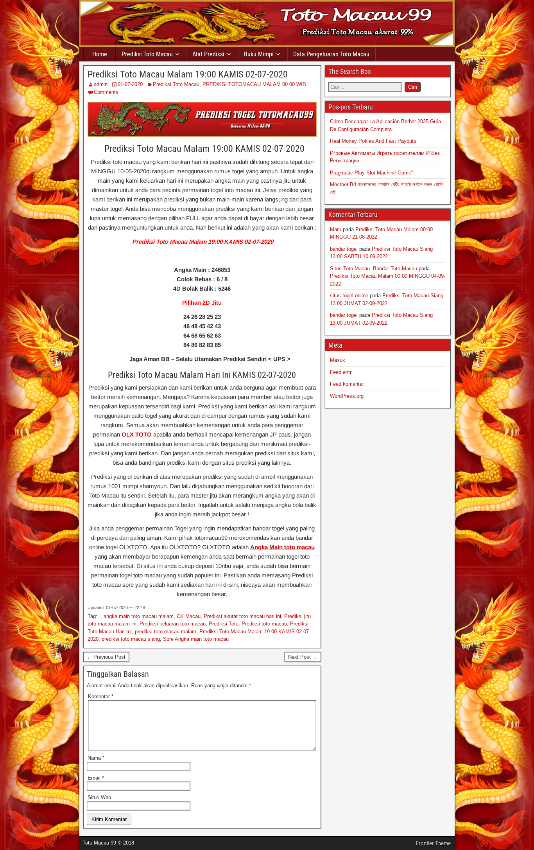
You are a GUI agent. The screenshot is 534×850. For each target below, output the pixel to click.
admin (101, 84)
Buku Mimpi (259, 54)
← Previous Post (106, 657)
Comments (106, 92)
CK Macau (189, 616)
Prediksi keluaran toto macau (173, 624)
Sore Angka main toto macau (196, 639)
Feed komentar (347, 384)
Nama (96, 758)
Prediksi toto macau (264, 624)
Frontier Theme (433, 843)
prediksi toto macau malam (165, 631)
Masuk (337, 360)
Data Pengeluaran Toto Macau (331, 54)
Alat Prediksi (208, 54)
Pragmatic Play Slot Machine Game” (371, 173)
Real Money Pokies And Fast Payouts (373, 141)
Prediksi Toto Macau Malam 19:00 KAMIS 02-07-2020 (188, 74)
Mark (335, 229)
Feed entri (341, 372)
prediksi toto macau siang (131, 639)
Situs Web (99, 797)
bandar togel (344, 249)
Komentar (100, 696)
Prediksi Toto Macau (147, 54)
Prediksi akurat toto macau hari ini (242, 616)
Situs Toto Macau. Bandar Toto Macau (373, 268)
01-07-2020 (130, 84)
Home (99, 54)
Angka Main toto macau (282, 547)
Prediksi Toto (223, 624)
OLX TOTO (137, 434)
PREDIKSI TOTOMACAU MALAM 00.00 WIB (254, 84)
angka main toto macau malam (139, 616)
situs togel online (349, 295)
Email (96, 778)
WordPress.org (347, 396)
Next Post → (302, 657)
